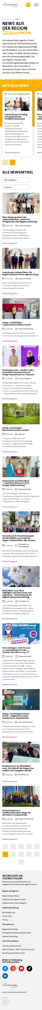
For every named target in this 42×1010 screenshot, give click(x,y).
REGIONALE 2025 (8, 912)
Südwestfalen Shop (10, 936)
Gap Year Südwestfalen (11, 945)
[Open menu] (36, 5)
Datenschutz (6, 1002)
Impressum (5, 1000)
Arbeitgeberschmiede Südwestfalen (16, 932)
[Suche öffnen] (28, 5)
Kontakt (4, 998)
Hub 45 (5, 919)
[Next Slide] (12, 162)
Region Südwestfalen (10, 895)
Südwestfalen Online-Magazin (14, 903)
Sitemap (5, 1004)
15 (36, 854)
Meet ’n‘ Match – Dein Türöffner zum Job (18, 949)
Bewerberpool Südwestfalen (13, 953)
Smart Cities (7, 916)
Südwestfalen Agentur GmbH (14, 899)
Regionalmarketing (10, 929)
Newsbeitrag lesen (12, 152)
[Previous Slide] (5, 162)
